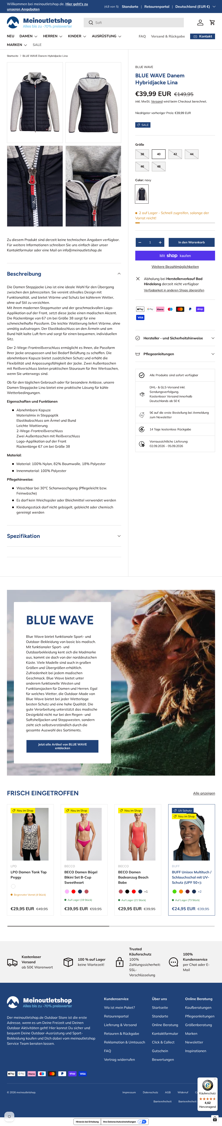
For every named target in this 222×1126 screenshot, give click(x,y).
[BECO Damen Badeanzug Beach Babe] (138, 834)
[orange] (181, 891)
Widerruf (183, 1092)
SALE (37, 44)
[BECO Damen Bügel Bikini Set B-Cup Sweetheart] (84, 834)
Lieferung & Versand (120, 1025)
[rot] (73, 891)
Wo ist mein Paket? (119, 1007)
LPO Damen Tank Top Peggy (29, 874)
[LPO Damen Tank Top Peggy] (30, 834)
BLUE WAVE (144, 67)
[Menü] (215, 1080)
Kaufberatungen (198, 1007)
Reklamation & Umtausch (124, 1042)
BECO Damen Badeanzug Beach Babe (133, 877)
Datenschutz (150, 1092)
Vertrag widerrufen (119, 1059)
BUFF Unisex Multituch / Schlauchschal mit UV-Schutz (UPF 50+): (191, 877)
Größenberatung (198, 1025)
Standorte (130, 6)
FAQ (142, 36)
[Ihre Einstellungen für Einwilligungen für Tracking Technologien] (215, 1119)
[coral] (86, 891)
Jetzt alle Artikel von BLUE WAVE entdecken (62, 746)
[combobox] (134, 22)
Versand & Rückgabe (168, 36)
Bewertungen (163, 1059)
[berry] (187, 891)
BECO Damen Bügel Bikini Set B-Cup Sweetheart (80, 877)
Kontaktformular (20, 250)
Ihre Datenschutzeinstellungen (119, 1121)
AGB (168, 1092)
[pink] (67, 891)
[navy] (80, 891)
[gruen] (174, 891)
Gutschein (160, 1051)
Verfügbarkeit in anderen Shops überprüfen (174, 290)
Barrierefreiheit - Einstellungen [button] (196, 1101)
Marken (191, 1033)
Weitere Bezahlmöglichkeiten (175, 266)
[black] (127, 891)
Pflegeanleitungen (199, 1016)
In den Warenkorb (191, 242)
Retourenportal (156, 6)
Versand (157, 101)
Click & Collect (163, 1042)
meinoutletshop (25, 1092)
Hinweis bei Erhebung (87, 1121)
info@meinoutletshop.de (82, 250)
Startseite (12, 56)
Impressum (129, 1092)
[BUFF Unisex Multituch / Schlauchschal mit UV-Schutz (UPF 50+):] (191, 834)
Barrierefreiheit (162, 1101)
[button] (212, 22)
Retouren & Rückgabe (121, 1033)
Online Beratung (165, 1025)
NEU (10, 36)
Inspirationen (195, 1051)
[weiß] (13, 886)
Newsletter (194, 1042)
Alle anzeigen (204, 793)
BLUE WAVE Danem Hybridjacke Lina (45, 56)
